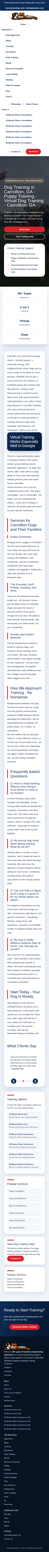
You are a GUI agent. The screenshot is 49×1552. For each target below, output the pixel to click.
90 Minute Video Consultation (19, 143)
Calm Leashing (10, 1493)
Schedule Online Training (24, 1327)
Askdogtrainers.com (35, 8)
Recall (8, 63)
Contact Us (16, 152)
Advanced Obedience (17, 1198)
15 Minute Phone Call (12, 1410)
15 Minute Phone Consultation (19, 115)
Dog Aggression (13, 35)
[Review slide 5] (28, 1081)
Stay (8, 91)
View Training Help (24, 237)
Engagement (9, 1489)
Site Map (7, 1514)
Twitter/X (7, 1367)
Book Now (33, 151)
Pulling (6, 1466)
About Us (7, 1389)
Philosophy (16, 104)
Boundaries (11, 52)
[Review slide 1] (18, 1081)
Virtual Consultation (16, 1213)
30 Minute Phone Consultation (19, 120)
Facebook (8, 1364)
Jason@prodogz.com (14, 8)
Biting (8, 41)
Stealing (9, 80)
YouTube (7, 1375)
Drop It (9, 96)
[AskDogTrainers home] (24, 1346)
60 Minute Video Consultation (19, 137)
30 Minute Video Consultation (19, 126)
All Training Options (16, 1228)
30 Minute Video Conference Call (17, 1417)
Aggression (8, 1439)
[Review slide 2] (21, 1081)
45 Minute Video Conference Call (17, 1421)
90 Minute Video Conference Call (17, 1429)
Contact (7, 1397)
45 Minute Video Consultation (19, 132)
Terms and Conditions (12, 1393)
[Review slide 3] (23, 1081)
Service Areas (9, 1400)
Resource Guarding (14, 69)
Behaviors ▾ (7, 30)
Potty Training (12, 57)
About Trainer (32, 104)
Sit (5, 1500)
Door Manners (9, 1485)
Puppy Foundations (16, 1191)
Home (23, 24)
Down (6, 1497)
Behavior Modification (17, 1206)
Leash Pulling (12, 74)
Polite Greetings (13, 85)
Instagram (8, 1371)
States (6, 1526)
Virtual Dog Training (17, 1220)
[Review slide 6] (30, 1081)
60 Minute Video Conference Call (17, 1425)
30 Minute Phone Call (12, 1413)
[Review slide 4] (25, 1081)
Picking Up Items (10, 1473)
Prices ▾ (5, 109)
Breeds (7, 1522)
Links (6, 1518)
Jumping (9, 46)
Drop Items (8, 1504)
